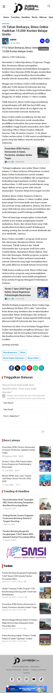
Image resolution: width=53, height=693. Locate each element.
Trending (15, 17)
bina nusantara (10, 352)
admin (13, 39)
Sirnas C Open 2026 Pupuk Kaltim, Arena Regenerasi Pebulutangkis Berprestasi (18, 292)
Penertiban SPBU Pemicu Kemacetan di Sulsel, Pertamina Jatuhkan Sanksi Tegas (18, 153)
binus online (33, 358)
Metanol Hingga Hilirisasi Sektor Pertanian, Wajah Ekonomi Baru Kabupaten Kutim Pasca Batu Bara (20, 623)
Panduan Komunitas (13, 670)
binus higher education (13, 358)
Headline (25, 17)
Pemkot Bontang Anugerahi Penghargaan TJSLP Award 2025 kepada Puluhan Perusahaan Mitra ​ (19, 534)
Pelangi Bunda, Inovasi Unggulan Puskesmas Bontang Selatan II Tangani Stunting (18, 518)
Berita (34, 17)
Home (6, 17)
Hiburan (43, 17)
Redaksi (26, 670)
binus (22, 352)
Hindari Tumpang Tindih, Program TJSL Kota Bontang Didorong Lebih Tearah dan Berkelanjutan (19, 591)
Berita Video (35, 667)
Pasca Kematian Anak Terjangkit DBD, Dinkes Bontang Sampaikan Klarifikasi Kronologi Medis (18, 502)
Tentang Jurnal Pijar (38, 670)
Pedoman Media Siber (20, 667)
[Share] (47, 41)
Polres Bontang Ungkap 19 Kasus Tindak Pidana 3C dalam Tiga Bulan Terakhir (19, 637)
